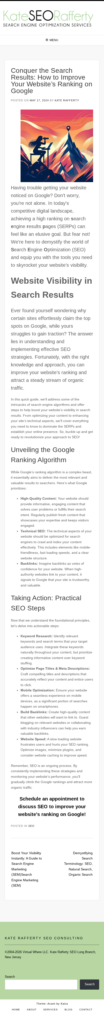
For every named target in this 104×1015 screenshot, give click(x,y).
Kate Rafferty (67, 100)
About (32, 1009)
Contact (85, 1009)
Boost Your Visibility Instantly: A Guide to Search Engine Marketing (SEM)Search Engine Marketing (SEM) (26, 869)
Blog (69, 1009)
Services (50, 1009)
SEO (31, 825)
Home (16, 1009)
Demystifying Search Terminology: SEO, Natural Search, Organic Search (78, 864)
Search (10, 976)
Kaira (64, 1003)
